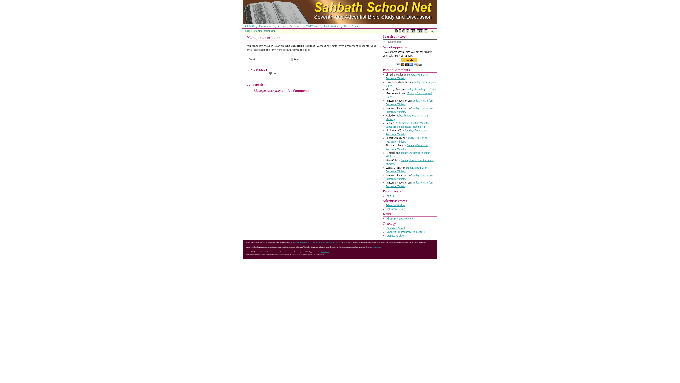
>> (426, 31)
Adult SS (249, 26)
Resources (295, 26)
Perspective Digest (396, 235)
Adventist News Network (399, 218)
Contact (356, 26)
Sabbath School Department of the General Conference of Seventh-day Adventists (316, 242)
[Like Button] (270, 73)
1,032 (420, 31)
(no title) (390, 196)
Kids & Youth (266, 26)
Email (252, 59)
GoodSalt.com (325, 252)
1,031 (413, 31)
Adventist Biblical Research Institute (405, 232)
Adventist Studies (395, 205)
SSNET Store (312, 26)
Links (348, 26)
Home (248, 30)
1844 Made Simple (396, 228)
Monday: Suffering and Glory (420, 89)
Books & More (331, 26)
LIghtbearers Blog (395, 209)
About (281, 26)
